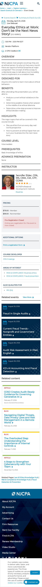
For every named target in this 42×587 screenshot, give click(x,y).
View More (27, 297)
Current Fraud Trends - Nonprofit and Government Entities (18, 331)
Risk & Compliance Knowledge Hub (16, 480)
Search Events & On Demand (11, 10)
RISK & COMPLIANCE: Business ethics (21, 273)
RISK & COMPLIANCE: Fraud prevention (22, 276)
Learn (9, 8)
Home (2, 8)
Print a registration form (13, 245)
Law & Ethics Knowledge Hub (26, 477)
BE (19, 51)
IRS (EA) (9, 290)
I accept (35, 572)
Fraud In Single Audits (15, 313)
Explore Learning (20, 8)
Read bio (19, 192)
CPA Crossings (8, 259)
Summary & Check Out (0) (29, 18)
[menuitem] (9, 501)
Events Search (9, 18)
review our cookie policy (17, 583)
